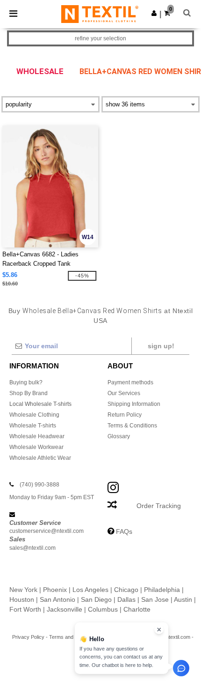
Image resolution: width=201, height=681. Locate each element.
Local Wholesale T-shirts (40, 404)
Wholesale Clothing (34, 415)
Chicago (126, 589)
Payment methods (130, 382)
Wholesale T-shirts (32, 425)
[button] (154, 13)
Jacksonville (64, 609)
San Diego (96, 599)
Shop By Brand (28, 393)
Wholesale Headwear (37, 436)
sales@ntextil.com (32, 548)
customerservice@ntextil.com (46, 531)
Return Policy (125, 415)
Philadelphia (162, 589)
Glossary (119, 436)
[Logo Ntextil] (99, 13)
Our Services (124, 393)
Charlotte (137, 609)
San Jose (155, 599)
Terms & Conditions (132, 425)
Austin (183, 599)
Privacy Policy (28, 637)
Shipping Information (134, 404)
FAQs (124, 531)
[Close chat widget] (159, 629)
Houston (21, 599)
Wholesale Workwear (36, 447)
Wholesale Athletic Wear (40, 458)
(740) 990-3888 (39, 484)
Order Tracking (158, 505)
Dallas (126, 599)
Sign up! (161, 346)
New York (23, 589)
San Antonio (57, 599)
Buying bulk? (26, 382)
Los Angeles (90, 589)
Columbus (103, 609)
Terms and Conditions (74, 637)
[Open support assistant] (181, 668)
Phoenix (55, 589)
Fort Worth (25, 609)
